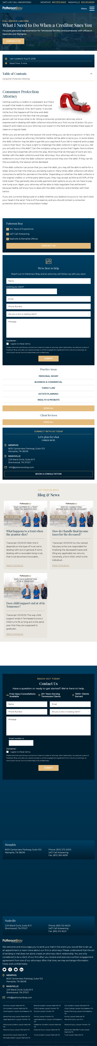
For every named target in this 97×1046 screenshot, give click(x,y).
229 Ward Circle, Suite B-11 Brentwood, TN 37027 (21, 461)
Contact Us (13, 41)
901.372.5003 (59, 2)
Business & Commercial (48, 382)
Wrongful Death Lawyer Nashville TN (16, 1038)
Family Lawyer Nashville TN (74, 1016)
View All (48, 408)
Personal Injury (48, 376)
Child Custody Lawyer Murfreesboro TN (78, 1008)
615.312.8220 (87, 2)
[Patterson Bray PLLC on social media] (4, 969)
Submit (48, 358)
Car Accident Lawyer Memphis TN (76, 1005)
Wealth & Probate (49, 400)
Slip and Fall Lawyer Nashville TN (15, 1035)
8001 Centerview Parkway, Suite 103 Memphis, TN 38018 (26, 450)
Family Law (48, 388)
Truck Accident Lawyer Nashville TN (47, 1035)
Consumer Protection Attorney (16, 79)
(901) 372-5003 (63, 849)
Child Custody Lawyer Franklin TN (46, 1008)
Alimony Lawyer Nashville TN (14, 1005)
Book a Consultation (48, 474)
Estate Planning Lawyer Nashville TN (16, 1016)
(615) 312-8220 (63, 925)
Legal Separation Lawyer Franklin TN (16, 1019)
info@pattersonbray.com (21, 467)
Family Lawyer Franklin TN (44, 1016)
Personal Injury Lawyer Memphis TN (16, 1030)
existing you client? (15, 287)
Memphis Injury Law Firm (73, 1019)
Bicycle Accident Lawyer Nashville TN (47, 1005)
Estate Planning (48, 394)
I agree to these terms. (20, 344)
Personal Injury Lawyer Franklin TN (77, 1024)
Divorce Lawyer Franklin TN (44, 1011)
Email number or (16, 738)
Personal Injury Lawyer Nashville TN (47, 1030)
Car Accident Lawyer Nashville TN (15, 1008)
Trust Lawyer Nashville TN (73, 1035)
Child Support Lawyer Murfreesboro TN (17, 1011)
